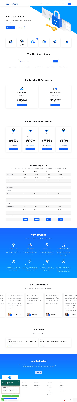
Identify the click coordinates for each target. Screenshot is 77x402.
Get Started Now (10, 27)
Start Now (25, 219)
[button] (10, 396)
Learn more (20, 27)
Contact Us (38, 372)
